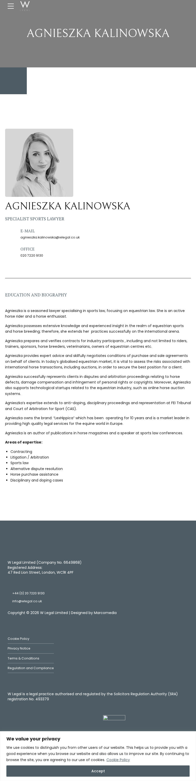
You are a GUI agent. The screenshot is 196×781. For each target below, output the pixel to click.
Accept (98, 771)
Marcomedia (105, 612)
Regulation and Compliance (31, 668)
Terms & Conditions (23, 658)
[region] (98, 756)
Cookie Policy (118, 759)
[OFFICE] (10, 252)
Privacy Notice (19, 648)
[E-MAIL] (10, 233)
